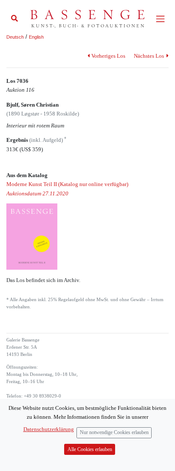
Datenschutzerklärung (48, 429)
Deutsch (15, 36)
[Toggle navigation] (160, 19)
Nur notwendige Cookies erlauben (114, 432)
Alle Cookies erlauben (90, 449)
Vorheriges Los (108, 56)
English (36, 36)
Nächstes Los (149, 56)
